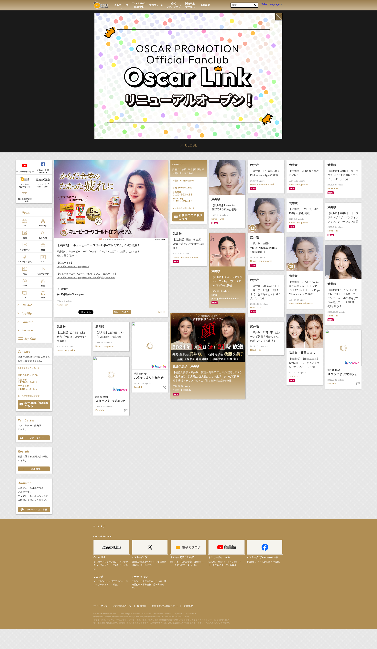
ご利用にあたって (122, 606)
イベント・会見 (25, 262)
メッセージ (25, 250)
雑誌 (25, 274)
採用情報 (141, 606)
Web (43, 298)
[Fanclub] (34, 322)
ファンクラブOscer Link (43, 185)
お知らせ (43, 238)
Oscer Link (99, 557)
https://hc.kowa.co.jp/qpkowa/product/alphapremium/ (86, 277)
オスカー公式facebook (43, 171)
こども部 (98, 576)
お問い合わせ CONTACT (34, 404)
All (24, 226)
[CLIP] (34, 338)
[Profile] (34, 313)
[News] (34, 212)
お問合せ (188, 216)
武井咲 (64, 289)
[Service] (34, 330)
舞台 (43, 250)
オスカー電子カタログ (25, 185)
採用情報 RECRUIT (34, 468)
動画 (25, 238)
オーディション (140, 576)
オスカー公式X (139, 557)
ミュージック (43, 274)
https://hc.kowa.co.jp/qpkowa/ (73, 266)
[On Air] (34, 305)
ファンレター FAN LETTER (34, 437)
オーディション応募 (34, 509)
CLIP (122, 312)
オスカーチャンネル (25, 172)
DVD (25, 286)
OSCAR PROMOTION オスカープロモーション (100, 5)
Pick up (43, 226)
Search (255, 5)
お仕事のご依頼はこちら (25, 200)
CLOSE (159, 312)
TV (24, 298)
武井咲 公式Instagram (72, 294)
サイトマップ (100, 606)
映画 (43, 286)
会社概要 (188, 606)
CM (42, 262)
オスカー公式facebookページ (262, 557)
